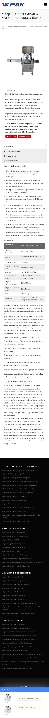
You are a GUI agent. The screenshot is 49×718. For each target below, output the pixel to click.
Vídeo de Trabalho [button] (13, 151)
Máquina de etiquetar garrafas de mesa (14, 500)
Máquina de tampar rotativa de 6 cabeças (15, 555)
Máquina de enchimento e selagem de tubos (16, 628)
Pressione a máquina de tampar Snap (13, 547)
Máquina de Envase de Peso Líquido (13, 592)
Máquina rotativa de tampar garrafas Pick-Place (17, 559)
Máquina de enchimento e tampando (13, 624)
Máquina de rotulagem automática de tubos (16, 521)
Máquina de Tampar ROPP (10, 540)
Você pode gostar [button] (12, 161)
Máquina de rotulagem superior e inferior (15, 504)
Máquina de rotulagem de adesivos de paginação (17, 492)
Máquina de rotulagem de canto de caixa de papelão (18, 470)
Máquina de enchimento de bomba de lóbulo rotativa (19, 603)
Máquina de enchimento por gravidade (14, 581)
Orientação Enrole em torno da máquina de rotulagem (19, 489)
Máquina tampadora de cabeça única (13, 544)
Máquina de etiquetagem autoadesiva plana (16, 478)
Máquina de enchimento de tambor (13, 599)
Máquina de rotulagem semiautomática (14, 650)
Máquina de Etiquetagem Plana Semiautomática (17, 647)
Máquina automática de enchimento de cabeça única (19, 613)
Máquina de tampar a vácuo (11, 551)
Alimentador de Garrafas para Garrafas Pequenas (17, 643)
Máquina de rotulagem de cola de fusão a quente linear (19, 485)
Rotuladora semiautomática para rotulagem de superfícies (20, 658)
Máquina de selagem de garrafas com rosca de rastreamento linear (23, 562)
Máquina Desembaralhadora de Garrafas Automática (18, 632)
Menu (45, 4)
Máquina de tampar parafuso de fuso (13, 532)
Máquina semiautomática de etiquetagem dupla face (18, 668)
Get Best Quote (24, 136)
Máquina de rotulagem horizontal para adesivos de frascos (20, 481)
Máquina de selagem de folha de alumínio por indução (19, 635)
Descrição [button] (9, 147)
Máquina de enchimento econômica (13, 596)
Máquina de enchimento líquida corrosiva (15, 584)
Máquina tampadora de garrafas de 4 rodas (15, 536)
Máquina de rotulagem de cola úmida (14, 511)
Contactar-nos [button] (11, 156)
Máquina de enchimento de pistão (13, 577)
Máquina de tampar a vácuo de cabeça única (16, 566)
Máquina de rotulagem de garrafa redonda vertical (18, 507)
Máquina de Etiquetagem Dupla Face (14, 474)
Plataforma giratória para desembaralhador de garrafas (19, 639)
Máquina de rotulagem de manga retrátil (15, 496)
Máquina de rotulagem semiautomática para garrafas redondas (22, 654)
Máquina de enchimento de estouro (13, 588)
